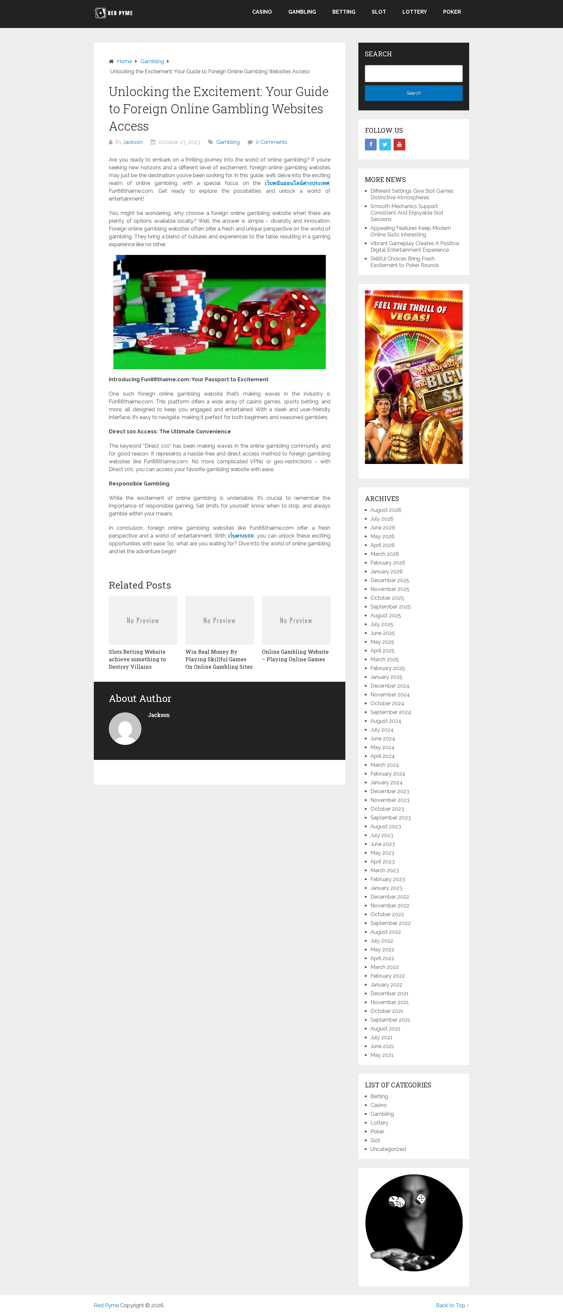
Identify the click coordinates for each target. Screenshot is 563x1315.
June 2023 (382, 844)
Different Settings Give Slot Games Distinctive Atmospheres (412, 194)
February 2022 (387, 976)
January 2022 (386, 985)
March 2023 (384, 870)
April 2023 (382, 862)
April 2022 (382, 958)
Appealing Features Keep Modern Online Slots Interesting (410, 231)
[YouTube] (399, 144)
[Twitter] (385, 144)
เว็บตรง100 (241, 536)
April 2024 (382, 756)
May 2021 (382, 1055)
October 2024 (387, 703)
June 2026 (382, 528)
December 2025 (389, 580)
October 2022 (387, 914)
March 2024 (384, 765)
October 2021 (386, 1011)
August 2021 (385, 1029)
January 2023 (386, 888)
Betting (343, 12)
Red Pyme (106, 1305)
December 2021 (389, 993)
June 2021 (382, 1046)
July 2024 (382, 730)
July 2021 (381, 1037)
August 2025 (385, 615)
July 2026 (382, 519)
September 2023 (390, 818)
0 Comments (271, 142)
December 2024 (390, 686)
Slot (379, 12)
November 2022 (390, 905)
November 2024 (390, 695)
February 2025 (387, 668)
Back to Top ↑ (452, 1305)
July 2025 (381, 624)
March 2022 (384, 967)
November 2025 (390, 589)
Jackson (133, 142)
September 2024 (390, 712)
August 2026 (385, 510)
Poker (452, 12)
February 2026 (387, 563)
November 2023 (390, 800)
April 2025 (382, 651)
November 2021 (389, 1002)
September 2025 (390, 607)
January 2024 (386, 782)
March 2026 (384, 554)
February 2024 (387, 774)
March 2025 (384, 659)
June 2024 (382, 738)
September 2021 (390, 1020)
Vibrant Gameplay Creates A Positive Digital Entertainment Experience (414, 246)
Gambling (302, 12)
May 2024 (382, 747)
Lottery (414, 12)
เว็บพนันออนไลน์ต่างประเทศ (297, 183)
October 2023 (387, 809)
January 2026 (386, 571)
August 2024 (385, 721)
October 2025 (387, 598)
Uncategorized (388, 1149)
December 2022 (389, 897)
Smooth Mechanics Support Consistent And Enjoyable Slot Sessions (406, 212)
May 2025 (382, 642)
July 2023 (381, 835)
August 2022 (385, 932)
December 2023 (389, 791)
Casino (262, 12)
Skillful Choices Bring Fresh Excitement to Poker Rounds (404, 262)
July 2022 (381, 941)
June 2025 (382, 633)
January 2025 (386, 677)
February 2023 (387, 879)
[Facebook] (371, 144)
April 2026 (382, 545)
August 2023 (385, 826)
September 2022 (390, 923)
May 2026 (382, 536)
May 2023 (382, 853)
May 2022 (382, 949)
